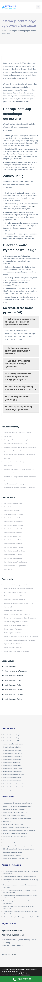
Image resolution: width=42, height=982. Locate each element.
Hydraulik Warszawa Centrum (12, 694)
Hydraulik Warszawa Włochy (13, 540)
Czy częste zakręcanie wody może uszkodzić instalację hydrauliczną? (20, 872)
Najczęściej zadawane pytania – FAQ (15, 443)
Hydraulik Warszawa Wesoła (13, 558)
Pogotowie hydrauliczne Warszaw (14, 671)
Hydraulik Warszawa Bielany (13, 532)
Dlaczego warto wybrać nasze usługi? (16, 440)
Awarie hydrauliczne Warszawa (14, 514)
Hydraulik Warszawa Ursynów (13, 547)
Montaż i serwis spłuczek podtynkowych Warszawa (20, 618)
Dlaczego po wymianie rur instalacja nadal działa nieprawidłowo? (18, 902)
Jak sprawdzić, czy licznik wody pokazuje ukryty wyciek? (21, 917)
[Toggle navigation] (38, 7)
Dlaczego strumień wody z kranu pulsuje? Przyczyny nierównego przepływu (19, 897)
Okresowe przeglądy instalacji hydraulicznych (18, 588)
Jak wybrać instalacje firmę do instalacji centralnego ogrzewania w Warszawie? (20, 449)
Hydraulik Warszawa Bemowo (13, 525)
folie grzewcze (18, 156)
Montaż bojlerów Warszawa (12, 633)
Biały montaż (8, 607)
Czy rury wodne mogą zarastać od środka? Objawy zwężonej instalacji (19, 891)
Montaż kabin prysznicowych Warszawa (16, 651)
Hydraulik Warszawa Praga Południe (15, 562)
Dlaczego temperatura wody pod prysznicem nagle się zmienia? (20, 881)
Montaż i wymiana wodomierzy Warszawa (17, 614)
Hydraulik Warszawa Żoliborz (13, 518)
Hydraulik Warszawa (9, 666)
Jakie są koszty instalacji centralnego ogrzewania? (20, 487)
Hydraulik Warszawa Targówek (13, 503)
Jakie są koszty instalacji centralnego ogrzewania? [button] (18, 408)
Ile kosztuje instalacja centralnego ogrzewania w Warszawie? (19, 456)
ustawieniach (25, 975)
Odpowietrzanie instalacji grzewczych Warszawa (19, 640)
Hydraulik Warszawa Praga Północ (15, 565)
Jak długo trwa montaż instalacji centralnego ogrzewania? (18, 463)
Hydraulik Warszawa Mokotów (13, 521)
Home (4, 31)
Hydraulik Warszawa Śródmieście (14, 551)
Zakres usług (8, 436)
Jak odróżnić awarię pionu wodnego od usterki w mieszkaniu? (18, 907)
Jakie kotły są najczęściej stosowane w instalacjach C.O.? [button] (20, 388)
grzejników (31, 206)
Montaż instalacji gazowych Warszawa (16, 596)
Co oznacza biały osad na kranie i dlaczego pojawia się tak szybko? (20, 886)
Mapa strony (8, 569)
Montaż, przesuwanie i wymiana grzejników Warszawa (21, 636)
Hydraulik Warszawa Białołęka (13, 529)
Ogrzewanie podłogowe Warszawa (15, 592)
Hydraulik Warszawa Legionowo (14, 507)
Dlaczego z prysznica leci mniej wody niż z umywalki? (20, 876)
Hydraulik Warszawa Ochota (13, 554)
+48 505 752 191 (10, 954)
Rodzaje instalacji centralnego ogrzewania (17, 432)
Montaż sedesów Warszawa (13, 629)
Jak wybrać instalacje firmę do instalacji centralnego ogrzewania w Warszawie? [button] (20, 322)
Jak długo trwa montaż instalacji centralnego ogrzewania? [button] (17, 364)
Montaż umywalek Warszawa (13, 647)
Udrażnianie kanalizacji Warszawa (14, 599)
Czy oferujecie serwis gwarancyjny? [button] (17, 398)
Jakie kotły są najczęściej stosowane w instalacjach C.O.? (20, 478)
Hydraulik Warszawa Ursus (12, 536)
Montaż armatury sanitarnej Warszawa (16, 625)
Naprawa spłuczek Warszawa (13, 644)
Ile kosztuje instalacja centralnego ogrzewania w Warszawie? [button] (17, 351)
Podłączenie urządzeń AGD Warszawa (16, 621)
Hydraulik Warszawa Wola (12, 510)
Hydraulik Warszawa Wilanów (13, 543)
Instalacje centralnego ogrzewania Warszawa (18, 585)
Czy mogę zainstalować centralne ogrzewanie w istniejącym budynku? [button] (18, 377)
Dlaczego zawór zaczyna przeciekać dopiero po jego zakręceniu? (20, 913)
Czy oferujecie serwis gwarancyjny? (15, 484)
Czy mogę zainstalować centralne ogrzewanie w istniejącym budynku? (19, 471)
